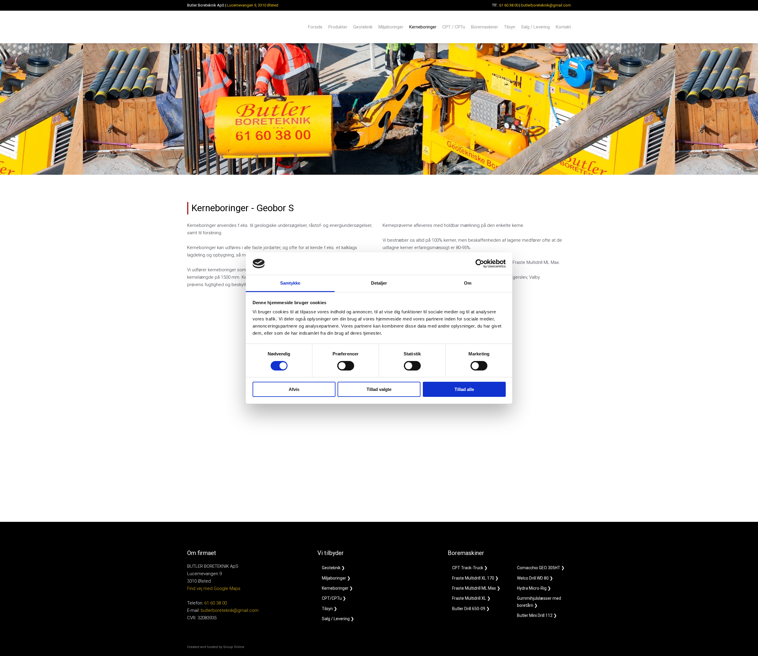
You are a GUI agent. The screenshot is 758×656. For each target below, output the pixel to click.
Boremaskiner (484, 27)
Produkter (337, 27)
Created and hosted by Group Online (215, 647)
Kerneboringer (422, 27)
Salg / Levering (535, 27)
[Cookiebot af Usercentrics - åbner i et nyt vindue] (480, 263)
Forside (315, 27)
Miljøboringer (390, 27)
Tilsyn (509, 27)
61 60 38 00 (508, 5)
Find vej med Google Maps (213, 588)
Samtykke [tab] (290, 283)
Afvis (294, 389)
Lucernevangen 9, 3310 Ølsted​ (252, 5)
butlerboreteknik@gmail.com (546, 5)
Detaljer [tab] (379, 283)
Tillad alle (464, 389)
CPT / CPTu (453, 27)
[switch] (345, 365)
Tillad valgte (379, 389)
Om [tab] (467, 283)
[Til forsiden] (214, 27)
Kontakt (563, 27)
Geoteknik (362, 27)
